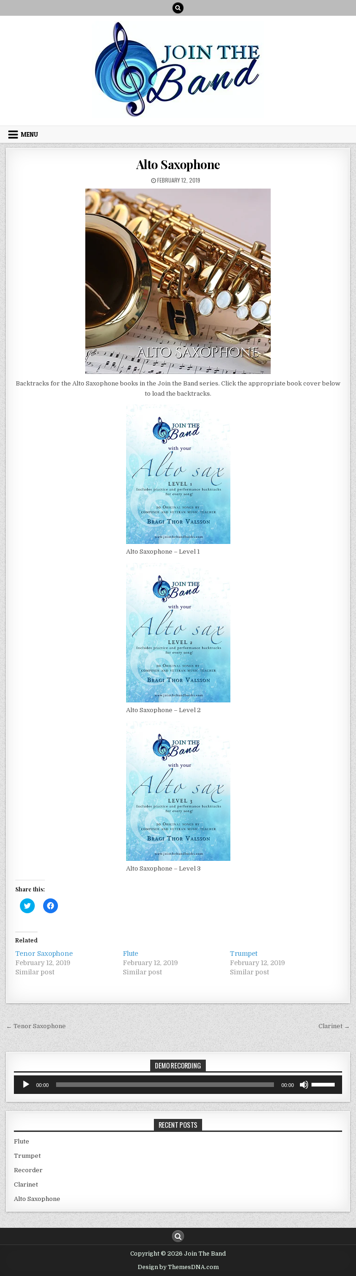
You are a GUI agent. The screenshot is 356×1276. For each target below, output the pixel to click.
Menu (29, 134)
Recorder (28, 1170)
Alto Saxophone (178, 164)
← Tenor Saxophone (36, 1026)
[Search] (178, 7)
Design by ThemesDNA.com (178, 1267)
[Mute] (304, 1084)
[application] (178, 1084)
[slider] (324, 1083)
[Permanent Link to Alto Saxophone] (178, 281)
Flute (130, 953)
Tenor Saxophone (44, 953)
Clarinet (26, 1184)
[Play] (26, 1084)
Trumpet (243, 953)
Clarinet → (334, 1026)
